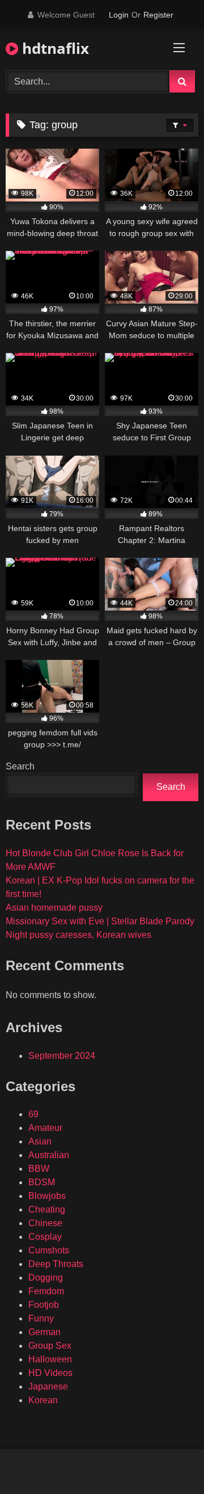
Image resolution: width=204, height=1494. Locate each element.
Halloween (50, 1359)
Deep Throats (55, 1264)
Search (20, 766)
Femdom (46, 1291)
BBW (38, 1168)
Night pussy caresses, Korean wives (78, 935)
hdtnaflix (53, 48)
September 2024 (61, 1055)
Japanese (48, 1386)
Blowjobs (47, 1196)
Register (158, 14)
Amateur (45, 1128)
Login (119, 14)
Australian (48, 1155)
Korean (43, 1400)
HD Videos (50, 1373)
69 (33, 1114)
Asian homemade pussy (54, 907)
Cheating (46, 1209)
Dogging (45, 1277)
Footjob (43, 1305)
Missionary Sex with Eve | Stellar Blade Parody (100, 921)
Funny (41, 1318)
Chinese (45, 1223)
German (44, 1332)
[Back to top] (168, 1460)
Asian (40, 1141)
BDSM (41, 1182)
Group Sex (49, 1345)
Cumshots (48, 1250)
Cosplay (45, 1237)
